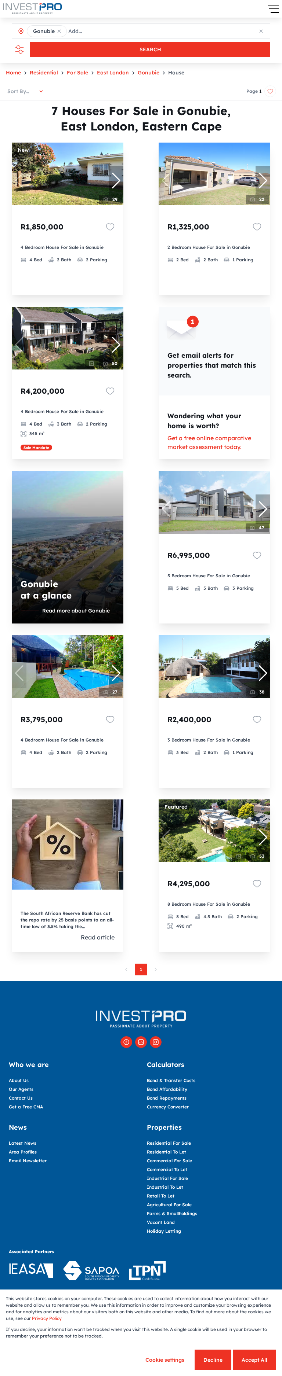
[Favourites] (110, 226)
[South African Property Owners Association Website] (91, 1272)
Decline (213, 1360)
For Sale (77, 72)
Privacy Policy (47, 1318)
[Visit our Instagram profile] (156, 1042)
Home (13, 72)
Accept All (254, 1360)
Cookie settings (164, 1360)
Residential (44, 72)
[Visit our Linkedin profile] (141, 1042)
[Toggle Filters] (19, 49)
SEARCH (150, 49)
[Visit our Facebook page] (126, 1042)
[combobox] (101, 31)
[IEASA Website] (31, 1271)
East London (113, 72)
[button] (59, 31)
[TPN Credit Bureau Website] (147, 1272)
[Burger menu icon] (273, 9)
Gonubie (148, 72)
